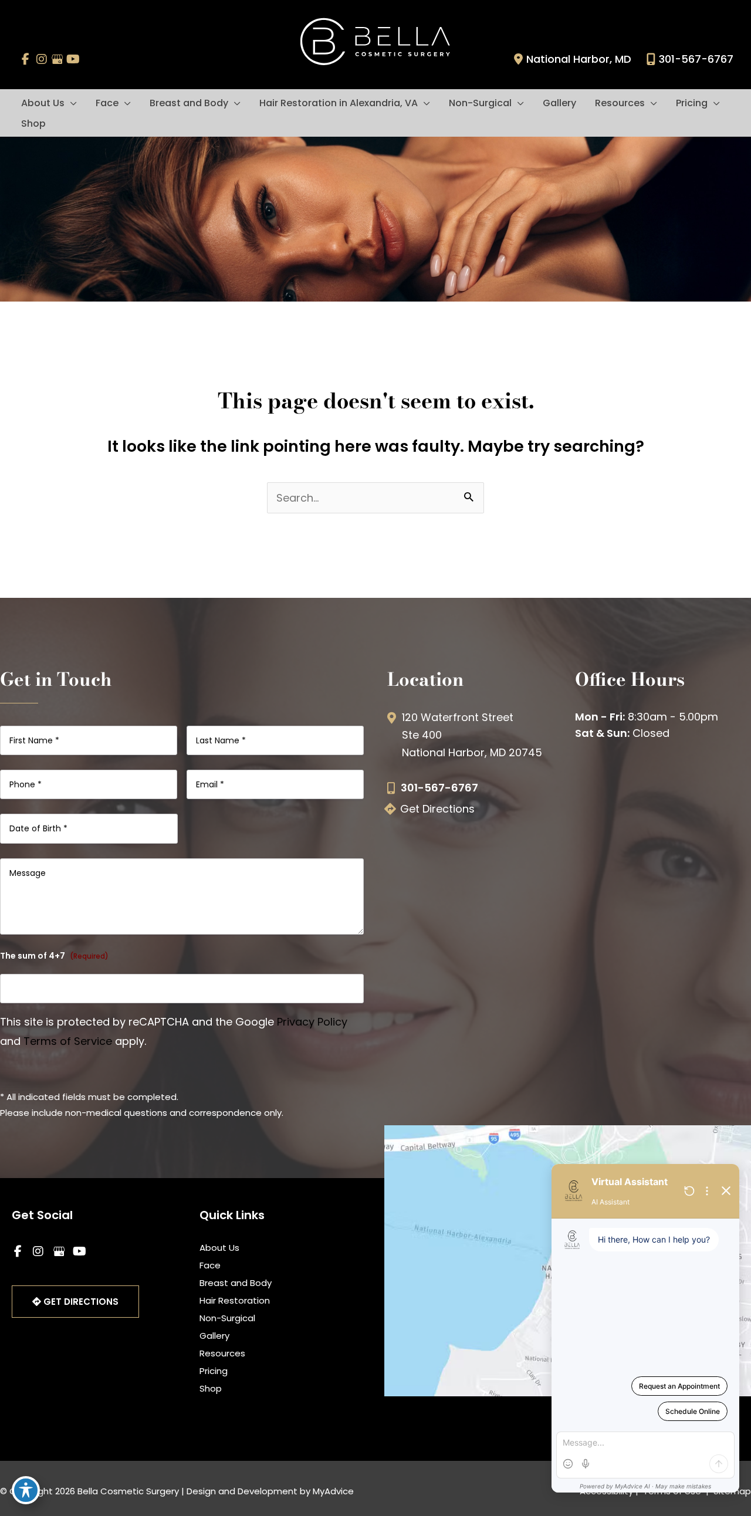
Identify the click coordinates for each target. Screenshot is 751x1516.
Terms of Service (67, 1041)
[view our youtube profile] (73, 59)
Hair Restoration (234, 1300)
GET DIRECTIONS (80, 1301)
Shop (210, 1388)
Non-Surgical (227, 1318)
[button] (71, 103)
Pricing (213, 1371)
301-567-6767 (696, 59)
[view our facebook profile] (25, 59)
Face (210, 1265)
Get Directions (437, 808)
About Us (219, 1247)
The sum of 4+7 (54, 956)
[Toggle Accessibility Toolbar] (26, 1490)
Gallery (214, 1335)
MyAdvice (333, 1491)
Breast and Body (235, 1283)
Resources (222, 1353)
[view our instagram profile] (41, 59)
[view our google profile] (57, 59)
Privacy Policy (312, 1021)
